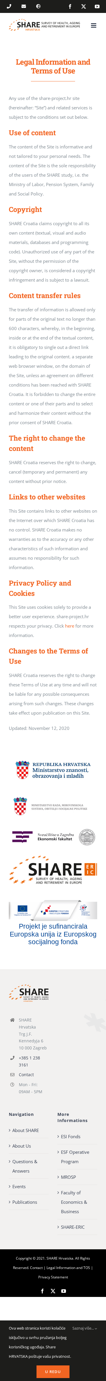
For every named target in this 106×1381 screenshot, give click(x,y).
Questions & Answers (24, 1166)
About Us (21, 1146)
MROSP (68, 1177)
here (69, 626)
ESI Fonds (70, 1136)
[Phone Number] (10, 6)
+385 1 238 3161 (29, 1061)
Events (19, 1186)
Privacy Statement (53, 1277)
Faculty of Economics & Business (74, 1202)
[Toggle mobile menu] (94, 25)
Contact (26, 1074)
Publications (24, 1202)
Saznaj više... (83, 1328)
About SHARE (25, 1130)
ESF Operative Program (75, 1156)
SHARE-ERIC (73, 1227)
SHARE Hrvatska (60, 1258)
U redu (53, 1371)
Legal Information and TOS (68, 1267)
